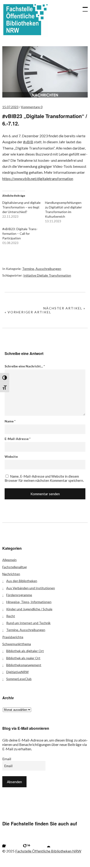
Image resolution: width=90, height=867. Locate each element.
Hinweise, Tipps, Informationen (28, 602)
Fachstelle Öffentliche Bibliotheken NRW (25, 19)
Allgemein (9, 560)
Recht (10, 616)
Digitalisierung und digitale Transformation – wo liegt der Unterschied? (21, 207)
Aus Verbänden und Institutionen (30, 588)
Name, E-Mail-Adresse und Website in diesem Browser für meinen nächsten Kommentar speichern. (44, 478)
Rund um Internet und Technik (28, 623)
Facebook (8, 841)
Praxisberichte (12, 637)
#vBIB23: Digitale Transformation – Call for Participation (20, 233)
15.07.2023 (10, 107)
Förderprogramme (19, 595)
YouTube (45, 841)
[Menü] (83, 7)
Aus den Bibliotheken (21, 581)
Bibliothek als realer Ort (23, 658)
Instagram (32, 841)
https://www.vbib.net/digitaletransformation (37, 178)
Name (10, 421)
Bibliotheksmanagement (23, 665)
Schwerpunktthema (16, 644)
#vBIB (28, 142)
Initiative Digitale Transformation (47, 275)
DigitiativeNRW (17, 672)
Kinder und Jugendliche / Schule (29, 609)
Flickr (20, 841)
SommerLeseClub (19, 679)
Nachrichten (11, 574)
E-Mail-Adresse (17, 439)
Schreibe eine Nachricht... (25, 366)
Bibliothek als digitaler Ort (25, 651)
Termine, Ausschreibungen (41, 269)
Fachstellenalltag (14, 567)
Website (11, 456)
